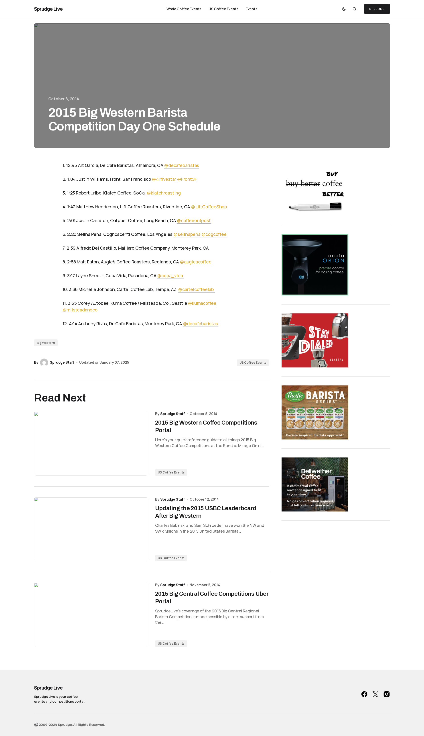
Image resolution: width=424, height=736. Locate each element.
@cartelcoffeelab (196, 289)
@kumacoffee (202, 303)
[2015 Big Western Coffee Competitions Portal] (91, 444)
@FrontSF (187, 179)
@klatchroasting (164, 193)
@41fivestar (164, 179)
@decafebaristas (181, 165)
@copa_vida (170, 276)
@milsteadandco (80, 310)
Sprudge (377, 9)
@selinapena (187, 234)
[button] (343, 8)
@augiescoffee (195, 262)
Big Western (46, 343)
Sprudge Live (48, 9)
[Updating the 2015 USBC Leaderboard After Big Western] (91, 529)
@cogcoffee (214, 234)
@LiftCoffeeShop (209, 207)
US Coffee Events (252, 362)
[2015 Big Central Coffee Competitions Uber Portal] (91, 615)
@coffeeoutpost (194, 220)
